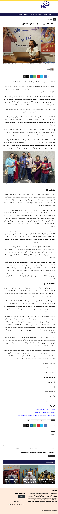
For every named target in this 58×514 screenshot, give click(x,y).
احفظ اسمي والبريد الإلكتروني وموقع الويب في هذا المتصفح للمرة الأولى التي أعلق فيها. (37, 452)
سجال (36, 14)
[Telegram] (17, 504)
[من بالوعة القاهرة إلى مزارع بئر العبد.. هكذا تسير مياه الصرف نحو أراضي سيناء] (46, 474)
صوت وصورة (25, 14)
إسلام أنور (48, 69)
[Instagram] (21, 504)
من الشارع (45, 14)
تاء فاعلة (30, 14)
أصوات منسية (20, 14)
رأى (33, 14)
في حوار (53, 231)
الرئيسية (49, 14)
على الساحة (40, 14)
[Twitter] (41, 76)
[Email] (27, 76)
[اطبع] (24, 76)
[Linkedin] (31, 76)
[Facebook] (45, 76)
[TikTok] (15, 504)
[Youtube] (9, 504)
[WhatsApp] (34, 76)
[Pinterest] (38, 76)
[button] (4, 14)
